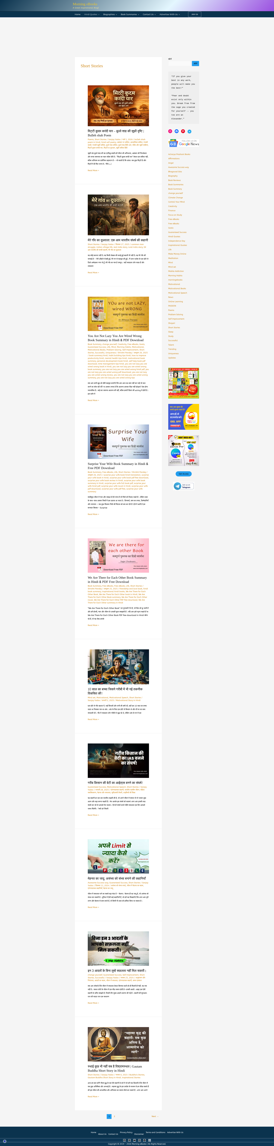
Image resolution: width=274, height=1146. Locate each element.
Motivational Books (96, 350)
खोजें (170, 59)
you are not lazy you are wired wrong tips (116, 378)
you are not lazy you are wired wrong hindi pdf (123, 369)
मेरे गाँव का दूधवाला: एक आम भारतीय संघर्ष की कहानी (118, 240)
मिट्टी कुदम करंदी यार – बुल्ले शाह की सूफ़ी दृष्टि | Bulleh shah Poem (116, 133)
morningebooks (175, 280)
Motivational (138, 347)
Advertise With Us (169, 14)
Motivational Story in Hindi (128, 700)
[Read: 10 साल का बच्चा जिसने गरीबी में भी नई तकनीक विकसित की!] (118, 667)
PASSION (172, 306)
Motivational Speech (118, 697)
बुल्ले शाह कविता (111, 145)
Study (170, 336)
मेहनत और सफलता (103, 792)
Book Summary (94, 344)
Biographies (109, 14)
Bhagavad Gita (175, 171)
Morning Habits (124, 347)
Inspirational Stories (131, 1077)
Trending (172, 349)
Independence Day (176, 241)
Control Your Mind (176, 202)
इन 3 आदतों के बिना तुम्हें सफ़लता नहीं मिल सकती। (117, 971)
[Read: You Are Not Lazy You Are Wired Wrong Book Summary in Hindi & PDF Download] (118, 313)
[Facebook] (124, 1140)
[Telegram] (144, 1140)
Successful (99, 353)
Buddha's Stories (136, 1075)
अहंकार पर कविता (123, 142)
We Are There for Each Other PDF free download (115, 600)
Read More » (93, 170)
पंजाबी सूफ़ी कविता (98, 145)
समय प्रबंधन (137, 980)
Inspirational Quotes (177, 245)
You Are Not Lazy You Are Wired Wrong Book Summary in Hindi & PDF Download (116, 338)
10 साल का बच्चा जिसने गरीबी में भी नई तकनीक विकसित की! (115, 691)
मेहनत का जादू (108, 888)
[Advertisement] (137, 33)
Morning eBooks (85, 4)
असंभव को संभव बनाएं (118, 885)
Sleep (170, 332)
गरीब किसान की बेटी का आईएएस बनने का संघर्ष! (115, 783)
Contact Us (148, 14)
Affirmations (173, 158)
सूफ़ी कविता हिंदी (121, 148)
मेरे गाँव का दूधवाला (114, 250)
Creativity (122, 344)
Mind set (91, 697)
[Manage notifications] (4, 1141)
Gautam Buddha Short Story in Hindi (104, 1077)
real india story (120, 247)
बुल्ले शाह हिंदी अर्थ (124, 145)
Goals (141, 344)
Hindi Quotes (90, 14)
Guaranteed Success (97, 347)
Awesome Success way (98, 883)
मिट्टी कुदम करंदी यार (95, 148)
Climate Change (175, 197)
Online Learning (175, 301)
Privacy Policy (126, 1132)
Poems (91, 139)
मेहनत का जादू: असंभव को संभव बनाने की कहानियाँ (117, 879)
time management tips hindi (111, 364)
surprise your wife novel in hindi (115, 486)
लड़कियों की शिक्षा (129, 792)
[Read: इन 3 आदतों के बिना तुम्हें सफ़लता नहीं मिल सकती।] (118, 948)
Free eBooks (132, 344)
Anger (171, 163)
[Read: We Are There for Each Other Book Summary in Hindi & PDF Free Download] (118, 555)
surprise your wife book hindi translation (122, 475)
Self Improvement (130, 350)
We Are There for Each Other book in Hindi (118, 594)
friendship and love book (131, 589)
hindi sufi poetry (108, 142)
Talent (171, 345)
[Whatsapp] (149, 1140)
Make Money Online (177, 254)
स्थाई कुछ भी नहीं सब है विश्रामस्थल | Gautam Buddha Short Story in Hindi (115, 1069)
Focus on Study (175, 215)
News (170, 297)
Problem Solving (113, 350)
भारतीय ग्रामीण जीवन (132, 790)
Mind (113, 347)
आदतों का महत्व (100, 980)
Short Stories (100, 139)
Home (77, 14)
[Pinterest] (139, 1140)
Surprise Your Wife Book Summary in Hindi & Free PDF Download (118, 466)
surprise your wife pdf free (113, 489)
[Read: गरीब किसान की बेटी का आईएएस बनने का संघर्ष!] (118, 760)
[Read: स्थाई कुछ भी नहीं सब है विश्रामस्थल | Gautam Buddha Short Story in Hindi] (118, 1044)
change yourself (109, 344)
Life (108, 347)
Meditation (173, 258)
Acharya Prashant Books (179, 154)
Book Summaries (129, 14)
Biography (172, 176)
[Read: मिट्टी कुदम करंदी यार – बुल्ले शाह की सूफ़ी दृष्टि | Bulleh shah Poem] (118, 105)
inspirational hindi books (113, 591)
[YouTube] (134, 1140)
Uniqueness (111, 353)
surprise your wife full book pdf (119, 483)
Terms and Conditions (155, 1132)
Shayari (171, 323)
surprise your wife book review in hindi (105, 480)
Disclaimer (139, 1134)
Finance (171, 210)
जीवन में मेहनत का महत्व (135, 885)
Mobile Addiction (176, 271)
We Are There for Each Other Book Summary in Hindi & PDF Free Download (117, 580)
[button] (98, 14)
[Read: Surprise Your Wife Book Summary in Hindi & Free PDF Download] (118, 441)
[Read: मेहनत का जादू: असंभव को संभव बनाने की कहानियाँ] (118, 856)
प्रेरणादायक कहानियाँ (95, 888)
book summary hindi (98, 355)
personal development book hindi (112, 361)
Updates (172, 358)
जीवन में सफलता (112, 980)
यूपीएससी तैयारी (117, 792)
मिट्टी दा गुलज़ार (109, 148)
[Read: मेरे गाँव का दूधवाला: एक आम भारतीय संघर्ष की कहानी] (118, 215)
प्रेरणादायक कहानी (117, 790)
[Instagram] (129, 1140)
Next (155, 1116)
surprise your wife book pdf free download (129, 478)
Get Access (183, 474)
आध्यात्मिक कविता (136, 142)
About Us (102, 1134)
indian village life (104, 247)
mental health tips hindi (116, 358)
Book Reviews (174, 180)
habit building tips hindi (120, 355)
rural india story (135, 247)
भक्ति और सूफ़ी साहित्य (140, 145)
